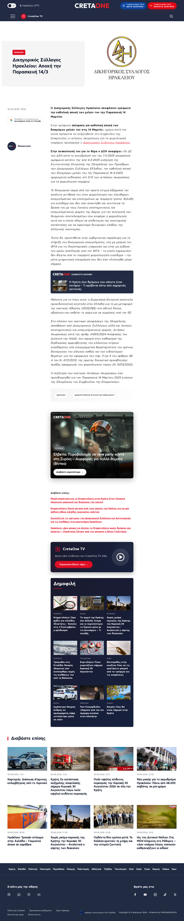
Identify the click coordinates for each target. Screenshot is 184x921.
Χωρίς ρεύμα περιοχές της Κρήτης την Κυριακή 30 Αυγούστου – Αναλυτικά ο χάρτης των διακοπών (68, 843)
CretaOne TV (35, 16)
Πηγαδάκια (58, 869)
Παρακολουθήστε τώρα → (73, 564)
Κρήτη (12, 869)
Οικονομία (45, 869)
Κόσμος (71, 869)
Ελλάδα (22, 869)
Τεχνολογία (120, 869)
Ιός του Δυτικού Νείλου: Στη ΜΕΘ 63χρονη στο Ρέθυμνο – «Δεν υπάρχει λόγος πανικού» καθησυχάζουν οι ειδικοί (156, 843)
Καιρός (156, 869)
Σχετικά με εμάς (15, 915)
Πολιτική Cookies (16, 911)
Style (139, 869)
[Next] (127, 445)
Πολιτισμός (83, 869)
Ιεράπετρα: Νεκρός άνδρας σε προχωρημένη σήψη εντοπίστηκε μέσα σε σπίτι (64, 713)
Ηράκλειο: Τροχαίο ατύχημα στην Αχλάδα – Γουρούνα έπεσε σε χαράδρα (25, 841)
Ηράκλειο (19, 52)
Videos (165, 869)
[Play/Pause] (92, 445)
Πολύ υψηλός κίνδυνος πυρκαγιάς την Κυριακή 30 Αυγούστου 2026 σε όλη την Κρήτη (112, 785)
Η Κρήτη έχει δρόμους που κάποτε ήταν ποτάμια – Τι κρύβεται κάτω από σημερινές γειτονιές (97, 286)
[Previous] (56, 445)
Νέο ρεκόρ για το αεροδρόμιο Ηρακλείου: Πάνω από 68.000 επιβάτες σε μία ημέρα (156, 783)
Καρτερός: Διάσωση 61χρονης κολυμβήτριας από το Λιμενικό (27, 781)
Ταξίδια (108, 869)
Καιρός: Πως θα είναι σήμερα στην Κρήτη (117, 710)
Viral (131, 869)
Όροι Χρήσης (62, 911)
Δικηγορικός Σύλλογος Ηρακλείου (106, 142)
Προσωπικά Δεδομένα (40, 911)
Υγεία (147, 869)
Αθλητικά (96, 869)
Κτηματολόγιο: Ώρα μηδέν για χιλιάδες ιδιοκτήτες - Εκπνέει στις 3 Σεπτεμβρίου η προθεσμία (65, 623)
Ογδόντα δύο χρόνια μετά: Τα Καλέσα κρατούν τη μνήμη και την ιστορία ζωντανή (113, 841)
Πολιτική (32, 869)
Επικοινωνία (34, 915)
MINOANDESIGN (169, 912)
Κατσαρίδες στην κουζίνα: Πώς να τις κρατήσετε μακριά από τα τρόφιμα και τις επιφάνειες (118, 668)
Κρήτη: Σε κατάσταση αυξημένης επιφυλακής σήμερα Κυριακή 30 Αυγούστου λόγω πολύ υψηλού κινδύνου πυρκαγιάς (69, 786)
